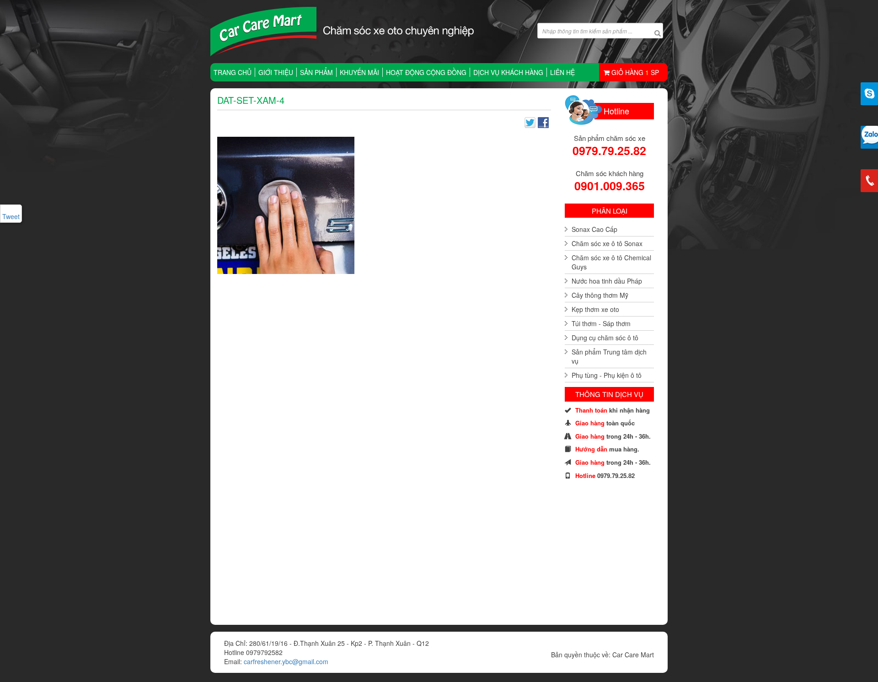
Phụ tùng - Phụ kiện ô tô (607, 375)
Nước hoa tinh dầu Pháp (607, 280)
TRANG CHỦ (233, 72)
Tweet (11, 216)
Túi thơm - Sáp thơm (601, 323)
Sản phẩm (316, 72)
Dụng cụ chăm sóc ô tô (605, 337)
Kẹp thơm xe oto (595, 309)
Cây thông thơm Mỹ (600, 295)
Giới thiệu (275, 72)
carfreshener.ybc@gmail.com (286, 661)
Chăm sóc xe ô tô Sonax (607, 243)
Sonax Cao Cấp (594, 229)
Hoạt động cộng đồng (426, 72)
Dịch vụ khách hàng (508, 72)
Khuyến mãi (359, 72)
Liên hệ (562, 72)
